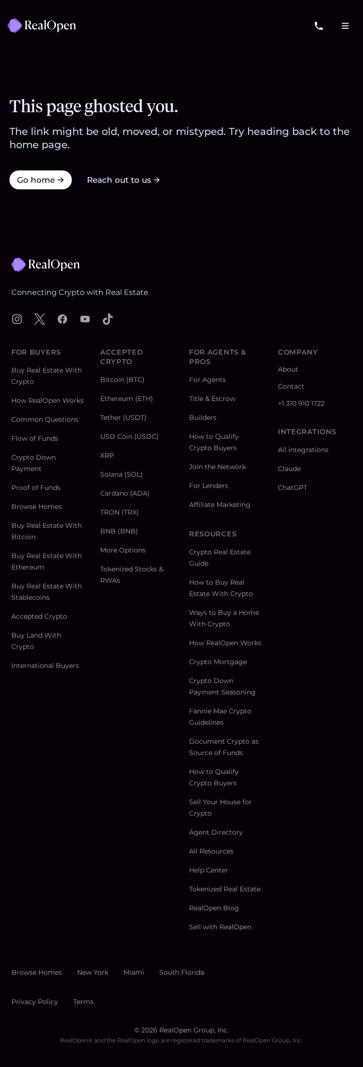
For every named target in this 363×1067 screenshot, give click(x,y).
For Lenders (208, 485)
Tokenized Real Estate (224, 889)
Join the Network (217, 466)
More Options (123, 550)
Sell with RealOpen (220, 927)
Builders (202, 417)
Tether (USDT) (123, 417)
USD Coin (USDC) (129, 436)
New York (92, 972)
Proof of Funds (35, 487)
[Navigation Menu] (345, 25)
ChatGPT (292, 487)
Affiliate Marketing (220, 504)
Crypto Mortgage (218, 662)
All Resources (211, 851)
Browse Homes (36, 506)
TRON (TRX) (119, 512)
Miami (133, 972)
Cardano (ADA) (125, 493)
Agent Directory (216, 832)
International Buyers (45, 665)
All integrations (303, 449)
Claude (289, 468)
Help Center (208, 870)
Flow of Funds (34, 438)
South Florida (181, 972)
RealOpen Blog (214, 908)
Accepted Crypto (39, 616)
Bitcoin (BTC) (122, 379)
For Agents (207, 379)
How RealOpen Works (47, 400)
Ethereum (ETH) (126, 398)
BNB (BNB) (119, 531)
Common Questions (44, 419)
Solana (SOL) (121, 474)
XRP (107, 455)
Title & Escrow (212, 398)
